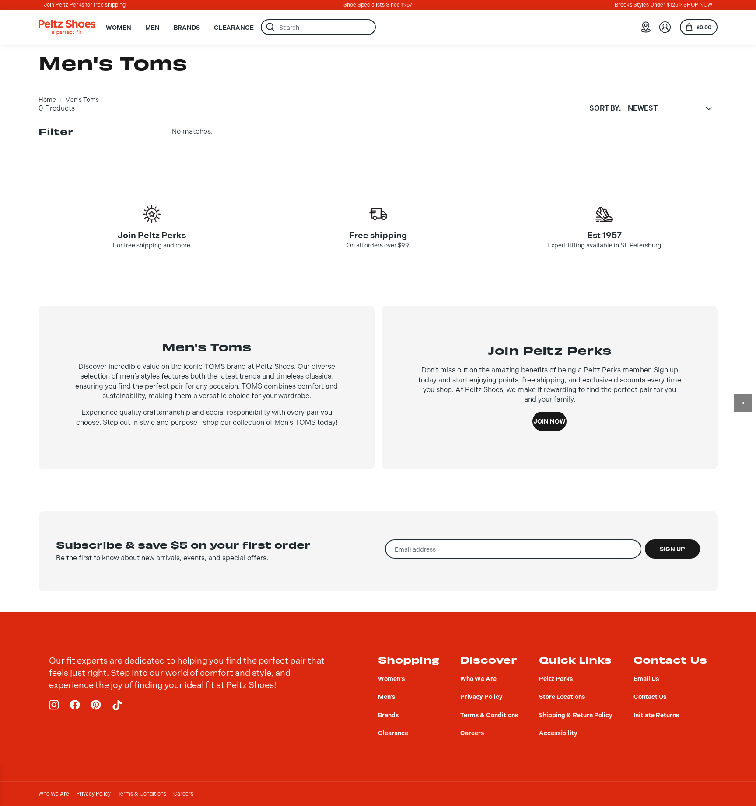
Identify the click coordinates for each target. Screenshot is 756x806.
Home (47, 100)
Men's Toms (82, 100)
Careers (183, 794)
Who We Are (53, 794)
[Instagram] (54, 705)
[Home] (66, 27)
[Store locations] (646, 27)
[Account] (665, 27)
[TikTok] (117, 705)
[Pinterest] (96, 705)
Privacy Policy (93, 794)
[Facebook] (75, 705)
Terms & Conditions (142, 794)
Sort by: (605, 108)
